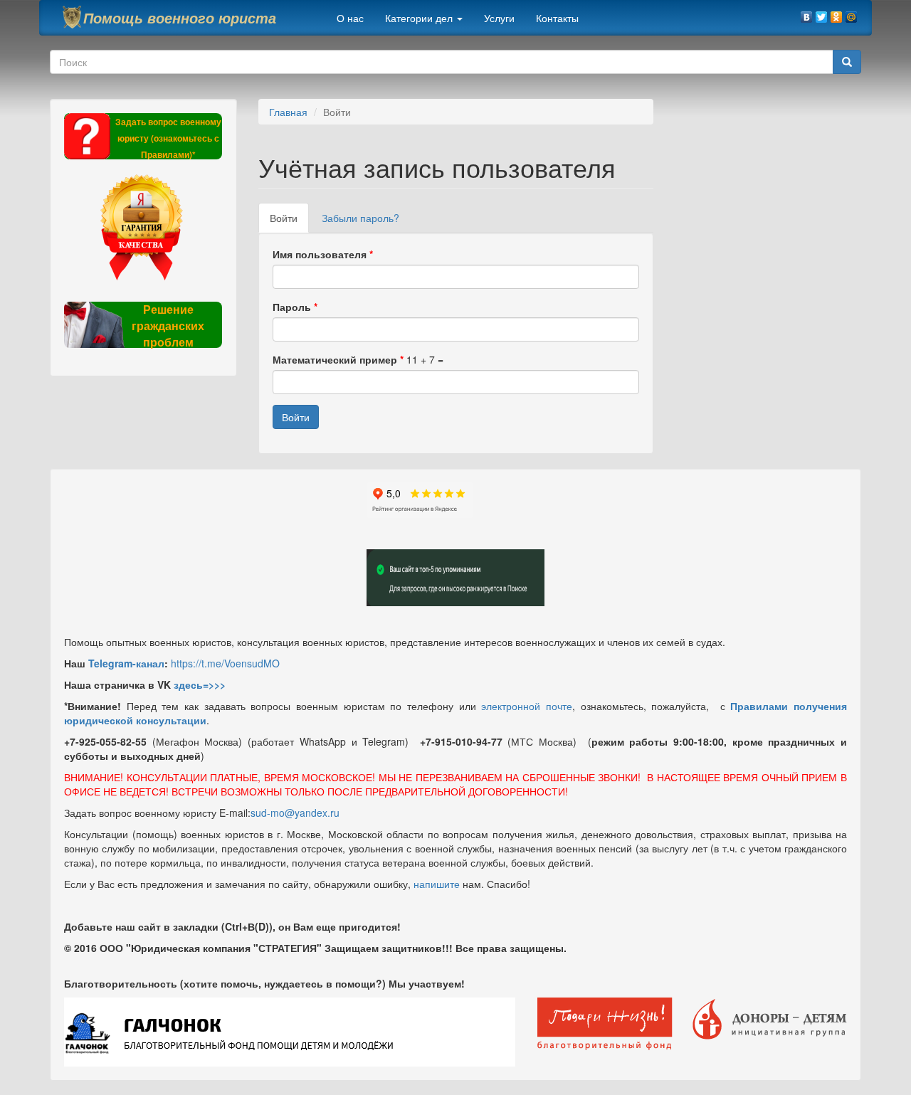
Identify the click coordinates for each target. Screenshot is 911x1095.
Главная (288, 112)
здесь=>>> (200, 684)
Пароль (295, 307)
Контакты (557, 18)
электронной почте (526, 706)
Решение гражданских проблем (168, 325)
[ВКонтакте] (806, 13)
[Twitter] (821, 13)
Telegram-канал (126, 663)
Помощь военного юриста (179, 18)
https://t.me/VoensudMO (225, 663)
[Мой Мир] (851, 13)
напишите (437, 884)
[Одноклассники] (836, 13)
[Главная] (71, 17)
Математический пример (338, 359)
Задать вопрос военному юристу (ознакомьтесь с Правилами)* (168, 138)
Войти (289, 222)
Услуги (499, 18)
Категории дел (420, 18)
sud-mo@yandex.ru (295, 812)
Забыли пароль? (360, 218)
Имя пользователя (323, 254)
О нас (350, 18)
